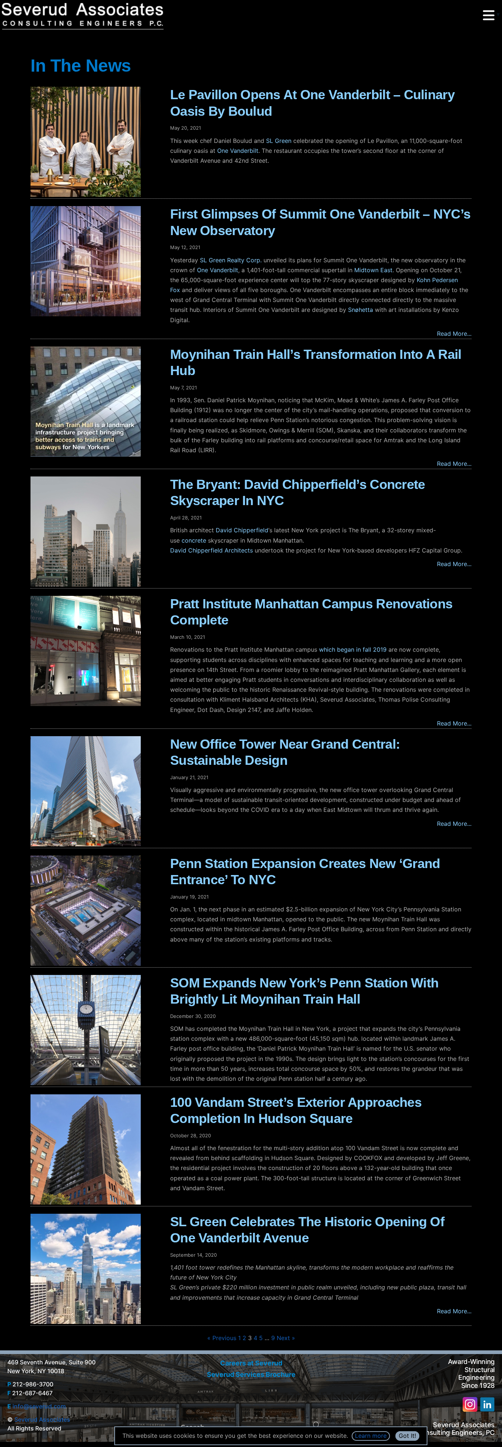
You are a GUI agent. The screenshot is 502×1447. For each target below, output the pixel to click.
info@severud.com (39, 1406)
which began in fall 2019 (353, 649)
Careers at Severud (251, 1363)
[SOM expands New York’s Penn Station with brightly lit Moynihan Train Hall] (97, 1030)
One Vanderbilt (237, 150)
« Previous (221, 1338)
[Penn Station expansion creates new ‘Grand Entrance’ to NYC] (97, 911)
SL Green (278, 140)
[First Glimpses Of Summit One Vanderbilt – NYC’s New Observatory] (97, 261)
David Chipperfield (242, 530)
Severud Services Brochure (251, 1374)
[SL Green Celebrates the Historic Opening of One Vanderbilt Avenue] (97, 1269)
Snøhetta (360, 309)
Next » (286, 1338)
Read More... (454, 333)
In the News (81, 65)
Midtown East (373, 270)
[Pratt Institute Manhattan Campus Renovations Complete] (97, 651)
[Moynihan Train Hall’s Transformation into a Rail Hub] (97, 401)
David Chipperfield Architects (211, 550)
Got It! (407, 1435)
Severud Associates (42, 1419)
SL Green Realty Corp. (231, 260)
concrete (194, 540)
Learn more (371, 1435)
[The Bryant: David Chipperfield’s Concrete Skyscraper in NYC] (97, 531)
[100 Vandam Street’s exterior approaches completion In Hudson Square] (97, 1149)
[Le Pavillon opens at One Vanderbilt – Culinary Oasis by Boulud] (97, 142)
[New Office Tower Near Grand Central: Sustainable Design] (97, 791)
